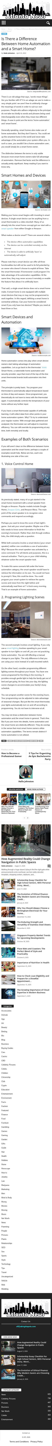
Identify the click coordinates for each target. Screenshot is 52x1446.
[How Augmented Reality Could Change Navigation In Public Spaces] (26, 840)
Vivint (44, 367)
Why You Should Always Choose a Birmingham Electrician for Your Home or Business (8, 809)
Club (3, 1081)
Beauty (4, 1027)
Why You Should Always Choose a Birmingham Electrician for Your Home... (33, 911)
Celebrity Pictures (8, 1065)
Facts (3, 1102)
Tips (41, 741)
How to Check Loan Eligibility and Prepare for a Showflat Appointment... (33, 978)
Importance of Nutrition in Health (33, 962)
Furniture (4, 1123)
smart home (33, 741)
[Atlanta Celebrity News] (26, 9)
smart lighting (13, 648)
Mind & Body (6, 1198)
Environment (6, 1098)
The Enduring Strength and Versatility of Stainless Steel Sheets (34, 923)
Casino (4, 1056)
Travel (3, 1272)
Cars (3, 1052)
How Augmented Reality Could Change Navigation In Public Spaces (25, 860)
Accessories (6, 1011)
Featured (4, 1110)
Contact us (26, 1433)
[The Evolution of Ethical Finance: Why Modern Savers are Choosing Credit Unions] (8, 898)
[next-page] (27, 817)
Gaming (4, 1135)
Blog (3, 1040)
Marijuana (5, 1185)
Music (3, 1214)
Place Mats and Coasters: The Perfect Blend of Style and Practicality (26, 808)
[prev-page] (24, 817)
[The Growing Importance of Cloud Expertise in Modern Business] (8, 994)
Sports (4, 1256)
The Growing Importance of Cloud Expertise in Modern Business (33, 991)
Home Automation (20, 741)
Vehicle (4, 1281)
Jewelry (4, 1177)
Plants (4, 1239)
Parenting (5, 1227)
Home (3, 29)
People (4, 1231)
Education (5, 1090)
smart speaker (7, 228)
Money (4, 1202)
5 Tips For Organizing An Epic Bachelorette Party (40, 756)
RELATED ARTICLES (16, 789)
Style (3, 1260)
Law (3, 1181)
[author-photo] (26, 772)
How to (4, 1173)
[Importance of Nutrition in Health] (8, 966)
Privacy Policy (37, 1441)
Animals (4, 1015)
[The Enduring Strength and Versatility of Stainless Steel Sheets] (8, 926)
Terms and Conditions (19, 1441)
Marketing (5, 1189)
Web (3, 1285)
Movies (4, 1206)
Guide (3, 1148)
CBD (3, 1061)
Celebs (4, 1069)
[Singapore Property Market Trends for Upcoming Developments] (8, 939)
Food (3, 1119)
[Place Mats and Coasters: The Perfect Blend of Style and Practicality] (26, 799)
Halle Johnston (9, 53)
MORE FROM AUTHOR (35, 789)
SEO (3, 1247)
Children (4, 1073)
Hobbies (4, 1160)
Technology (6, 1264)
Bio (2, 1036)
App (3, 1019)
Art (2, 1023)
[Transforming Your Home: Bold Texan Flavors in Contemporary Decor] (43, 799)
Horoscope (5, 1169)
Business (5, 1044)
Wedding (4, 1289)
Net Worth (5, 1218)
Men (3, 1193)
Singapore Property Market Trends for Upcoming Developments (33, 936)
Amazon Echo (14, 510)
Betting (4, 1031)
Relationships (6, 1243)
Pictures (4, 1235)
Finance (4, 1115)
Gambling (5, 1127)
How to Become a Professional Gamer (11, 755)
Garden (4, 1139)
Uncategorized (7, 1276)
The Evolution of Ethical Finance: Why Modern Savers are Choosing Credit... (33, 897)
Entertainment (7, 1094)
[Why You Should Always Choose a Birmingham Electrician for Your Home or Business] (9, 799)
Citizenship (5, 1077)
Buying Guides (7, 1048)
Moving (4, 1210)
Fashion (4, 1106)
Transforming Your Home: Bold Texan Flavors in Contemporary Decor (42, 809)
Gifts (3, 1144)
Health (4, 1156)
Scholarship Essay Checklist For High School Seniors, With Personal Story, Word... (34, 883)
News (3, 1222)
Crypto (4, 1085)
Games (4, 1131)
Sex (3, 1252)
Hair (3, 1152)
